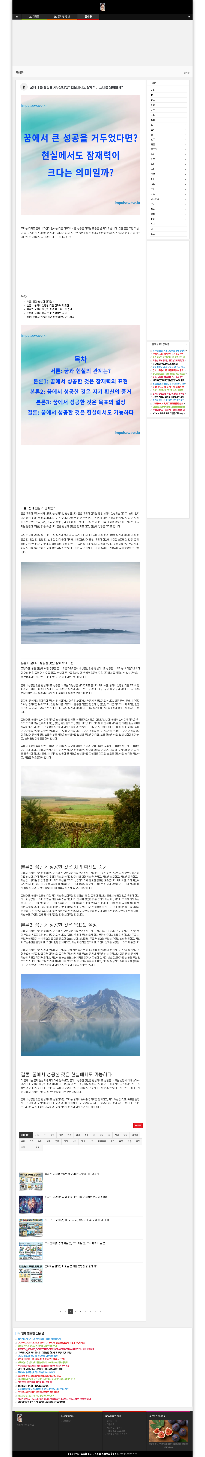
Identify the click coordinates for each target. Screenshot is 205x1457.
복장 (121, 1141)
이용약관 (110, 1424)
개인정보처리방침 (114, 1428)
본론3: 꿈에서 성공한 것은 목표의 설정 (47, 313)
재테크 (35, 16)
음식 (102, 1135)
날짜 (40, 1141)
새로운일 (102, 1141)
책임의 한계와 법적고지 (116, 1434)
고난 (83, 1141)
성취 (74, 1141)
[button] (138, 1125)
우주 (23, 1147)
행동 (129, 1141)
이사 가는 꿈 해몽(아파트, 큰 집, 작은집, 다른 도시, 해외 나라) (77, 1220)
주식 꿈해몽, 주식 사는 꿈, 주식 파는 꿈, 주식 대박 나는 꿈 (75, 1243)
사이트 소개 (111, 1421)
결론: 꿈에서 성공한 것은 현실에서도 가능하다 (50, 317)
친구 (117, 1135)
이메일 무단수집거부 (115, 1431)
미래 (66, 1141)
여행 (61, 1135)
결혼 (86, 1135)
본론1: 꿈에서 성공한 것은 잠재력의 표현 (48, 305)
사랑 (37, 1135)
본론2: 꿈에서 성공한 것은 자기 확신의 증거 (49, 309)
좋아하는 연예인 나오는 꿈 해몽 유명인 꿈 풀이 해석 (71, 1266)
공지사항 (66, 1421)
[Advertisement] (102, 45)
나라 (38, 1147)
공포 (57, 1141)
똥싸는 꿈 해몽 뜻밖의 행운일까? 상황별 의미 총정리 (72, 1174)
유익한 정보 (63, 16)
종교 (52, 1135)
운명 (138, 1141)
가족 (69, 1135)
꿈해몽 (88, 16)
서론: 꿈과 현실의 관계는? (40, 301)
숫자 (112, 1141)
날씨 (23, 1141)
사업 (78, 1135)
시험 (91, 1141)
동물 (125, 1135)
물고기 (135, 1135)
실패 (49, 1141)
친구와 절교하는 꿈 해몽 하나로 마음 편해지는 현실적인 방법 (76, 1197)
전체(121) (25, 1135)
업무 (31, 1141)
